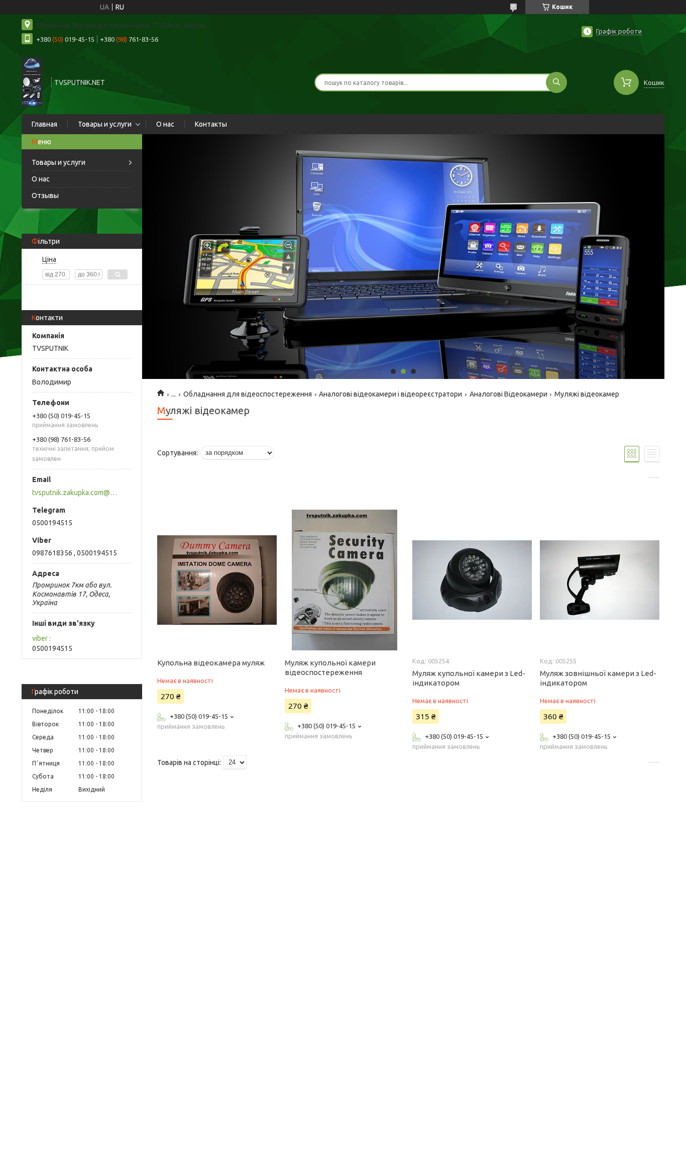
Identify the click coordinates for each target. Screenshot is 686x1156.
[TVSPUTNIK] (32, 81)
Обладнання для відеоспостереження (247, 394)
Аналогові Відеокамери (508, 394)
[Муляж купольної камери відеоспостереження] (344, 580)
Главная (44, 124)
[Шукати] (556, 82)
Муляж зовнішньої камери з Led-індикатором (598, 678)
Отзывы (45, 195)
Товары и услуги (105, 124)
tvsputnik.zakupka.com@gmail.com (76, 493)
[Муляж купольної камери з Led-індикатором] (471, 580)
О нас (165, 124)
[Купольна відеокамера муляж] (216, 580)
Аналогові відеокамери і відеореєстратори (390, 394)
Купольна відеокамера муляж (211, 662)
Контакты (211, 124)
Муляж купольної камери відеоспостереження (330, 667)
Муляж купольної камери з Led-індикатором (468, 678)
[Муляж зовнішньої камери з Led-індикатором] (599, 580)
